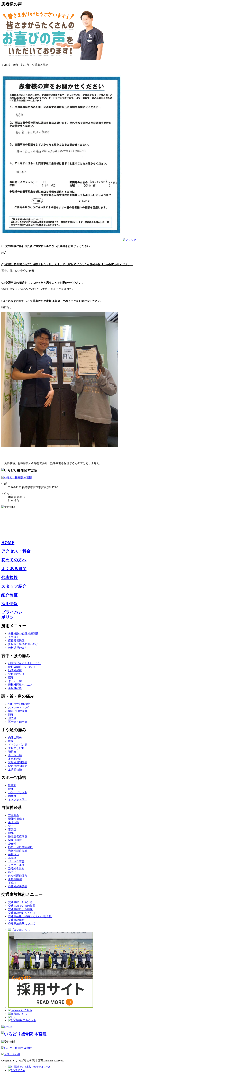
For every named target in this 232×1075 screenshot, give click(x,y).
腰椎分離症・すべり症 (21, 666)
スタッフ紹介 (13, 586)
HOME (7, 542)
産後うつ (13, 854)
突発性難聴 (15, 840)
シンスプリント (17, 792)
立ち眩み (13, 815)
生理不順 (13, 822)
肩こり (12, 718)
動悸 (11, 833)
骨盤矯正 (13, 637)
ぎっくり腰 (15, 681)
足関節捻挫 (15, 769)
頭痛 (11, 714)
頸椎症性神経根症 (19, 703)
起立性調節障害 (17, 875)
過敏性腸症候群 (17, 850)
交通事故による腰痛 (20, 909)
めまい (12, 872)
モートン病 (15, 755)
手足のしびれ (16, 748)
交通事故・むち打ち (20, 902)
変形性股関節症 (17, 762)
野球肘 (12, 785)
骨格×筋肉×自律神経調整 (23, 633)
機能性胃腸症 (16, 818)
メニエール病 (16, 865)
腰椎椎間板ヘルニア (20, 684)
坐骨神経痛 (15, 688)
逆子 (11, 825)
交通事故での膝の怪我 (21, 905)
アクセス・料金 (16, 551)
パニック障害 (16, 861)
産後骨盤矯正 (16, 640)
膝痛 (11, 741)
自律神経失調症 (17, 886)
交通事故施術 (16, 919)
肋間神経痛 (15, 670)
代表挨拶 (9, 577)
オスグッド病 (17, 799)
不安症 (12, 829)
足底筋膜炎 (15, 758)
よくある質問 (13, 568)
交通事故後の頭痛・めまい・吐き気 (30, 916)
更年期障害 (15, 879)
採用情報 (9, 604)
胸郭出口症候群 (17, 711)
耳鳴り (12, 857)
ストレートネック (19, 707)
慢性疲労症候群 (17, 836)
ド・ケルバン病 (17, 744)
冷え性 (12, 843)
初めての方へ (13, 560)
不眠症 (12, 882)
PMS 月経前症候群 (20, 847)
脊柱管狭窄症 (16, 674)
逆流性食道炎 (16, 868)
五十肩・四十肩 (17, 721)
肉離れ (12, 795)
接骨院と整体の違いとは (23, 644)
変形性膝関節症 (17, 765)
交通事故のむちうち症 (21, 912)
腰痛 (11, 677)
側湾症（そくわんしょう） (24, 663)
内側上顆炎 (15, 737)
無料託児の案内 (17, 647)
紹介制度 (9, 595)
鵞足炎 (12, 751)
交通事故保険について (21, 923)
